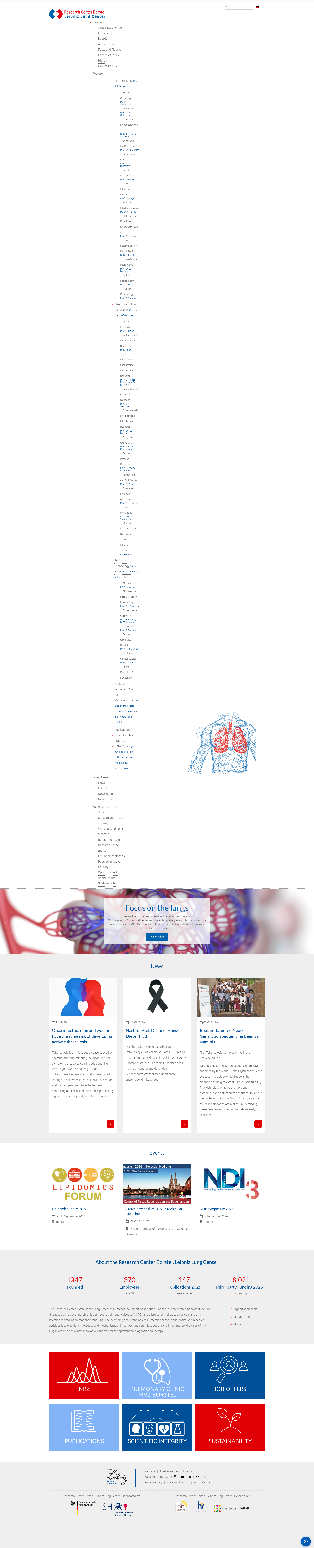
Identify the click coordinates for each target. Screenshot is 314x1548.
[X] (204, 1476)
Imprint (192, 1482)
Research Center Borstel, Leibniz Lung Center (91, 1496)
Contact (207, 1482)
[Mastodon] (197, 1476)
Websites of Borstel (156, 1476)
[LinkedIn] (182, 1476)
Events (187, 1471)
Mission (238, 1324)
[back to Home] (77, 14)
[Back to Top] (291, 1541)
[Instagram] (175, 1476)
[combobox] (239, 7)
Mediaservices (169, 1471)
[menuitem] (98, 22)
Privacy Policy (153, 1482)
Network (149, 1471)
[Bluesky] (190, 1476)
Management (242, 1316)
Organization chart (245, 1309)
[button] (5, 921)
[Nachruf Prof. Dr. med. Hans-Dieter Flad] (184, 1124)
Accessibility (175, 1482)
